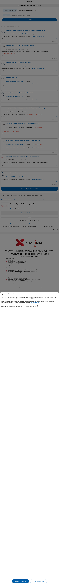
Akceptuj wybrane (38, 581)
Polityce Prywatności (35, 302)
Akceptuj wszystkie (20, 581)
